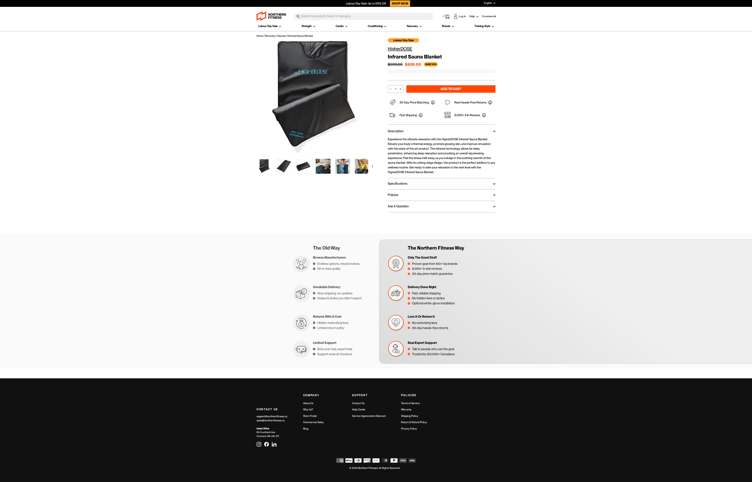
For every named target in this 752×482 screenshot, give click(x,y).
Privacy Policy (409, 428)
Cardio (340, 26)
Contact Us (358, 403)
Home (260, 35)
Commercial (489, 16)
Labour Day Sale (268, 26)
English (488, 3)
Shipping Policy (409, 416)
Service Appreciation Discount (369, 416)
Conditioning (375, 26)
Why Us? (308, 409)
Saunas (281, 35)
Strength (307, 26)
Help (472, 16)
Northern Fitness (367, 468)
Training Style (483, 26)
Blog (305, 428)
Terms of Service (410, 403)
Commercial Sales (313, 422)
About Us (308, 403)
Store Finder (310, 416)
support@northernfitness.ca (272, 416)
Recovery (412, 26)
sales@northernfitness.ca (271, 420)
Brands (446, 26)
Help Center (358, 409)
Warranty (406, 409)
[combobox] (363, 16)
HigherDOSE (400, 48)
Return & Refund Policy (414, 422)
